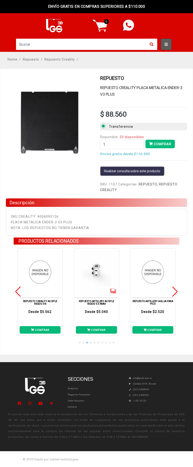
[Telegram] (51, 403)
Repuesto (31, 59)
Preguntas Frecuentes (79, 394)
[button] (79, 343)
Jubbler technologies (63, 459)
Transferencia (121, 126)
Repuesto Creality (59, 59)
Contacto (72, 407)
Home (12, 59)
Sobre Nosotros (76, 401)
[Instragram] (30, 403)
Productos (73, 388)
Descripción (21, 202)
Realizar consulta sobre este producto (132, 171)
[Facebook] (19, 403)
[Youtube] (40, 403)
